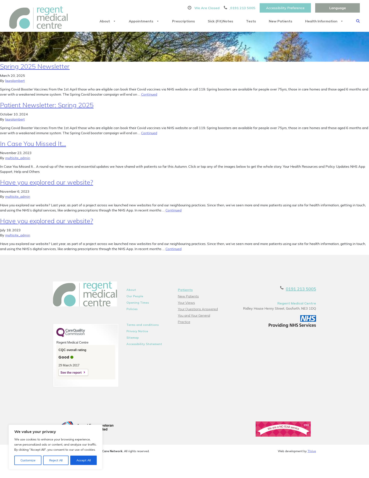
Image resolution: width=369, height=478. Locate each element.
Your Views (186, 302)
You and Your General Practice (194, 316)
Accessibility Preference (285, 8)
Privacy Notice (137, 331)
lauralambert (15, 81)
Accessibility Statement (144, 344)
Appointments (141, 21)
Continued (149, 94)
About (105, 21)
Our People (134, 296)
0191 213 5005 (301, 288)
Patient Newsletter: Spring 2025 (47, 105)
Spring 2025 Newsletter (35, 66)
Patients (185, 290)
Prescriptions (183, 21)
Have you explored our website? (46, 182)
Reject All (56, 460)
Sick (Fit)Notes (220, 21)
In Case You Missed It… (33, 144)
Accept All (83, 460)
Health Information (321, 21)
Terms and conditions (142, 325)
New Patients (280, 21)
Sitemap (132, 338)
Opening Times (137, 303)
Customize (27, 460)
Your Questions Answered (198, 309)
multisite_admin (17, 158)
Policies (132, 309)
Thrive (312, 451)
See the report (71, 372)
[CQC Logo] (70, 336)
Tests (251, 21)
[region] (55, 447)
